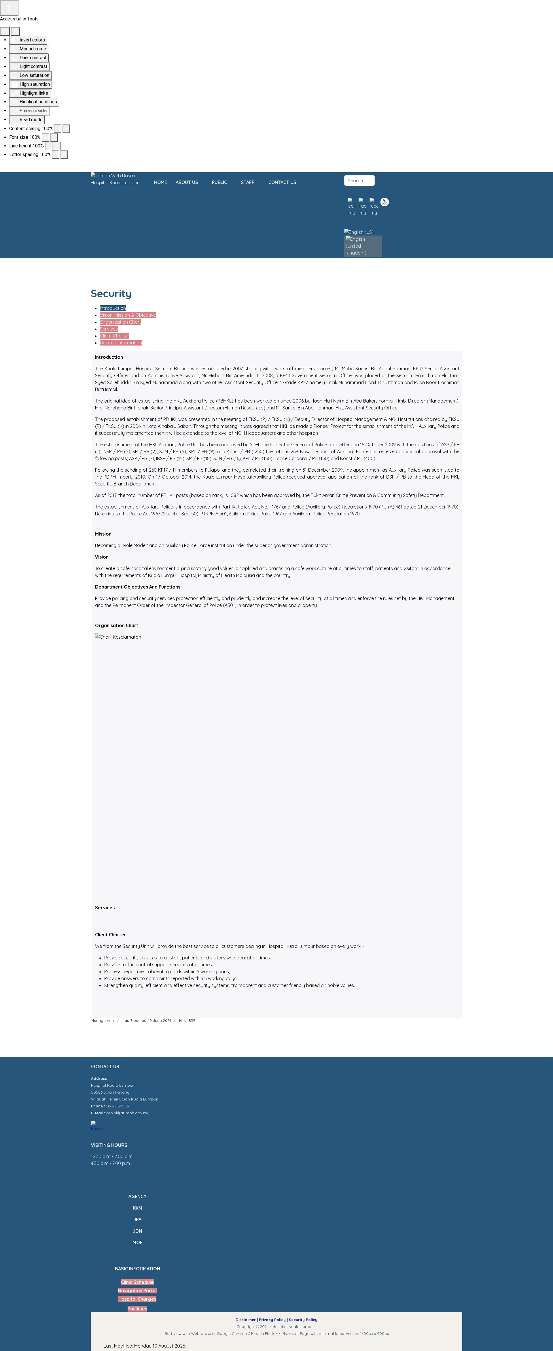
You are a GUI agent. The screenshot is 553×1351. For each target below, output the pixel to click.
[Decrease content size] (57, 128)
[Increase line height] (57, 146)
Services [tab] (109, 329)
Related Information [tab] (121, 343)
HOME (160, 182)
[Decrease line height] (48, 146)
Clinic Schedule (137, 1282)
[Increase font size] (54, 137)
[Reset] (5, 31)
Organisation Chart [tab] (120, 322)
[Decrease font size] (45, 137)
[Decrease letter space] (55, 154)
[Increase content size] (66, 128)
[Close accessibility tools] (15, 31)
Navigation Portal (137, 1290)
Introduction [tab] (113, 308)
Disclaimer (246, 1319)
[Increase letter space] (64, 154)
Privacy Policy (272, 1319)
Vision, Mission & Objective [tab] (128, 315)
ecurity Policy (304, 1319)
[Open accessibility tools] (9, 8)
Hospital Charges (137, 1299)
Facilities (137, 1309)
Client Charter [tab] (114, 336)
